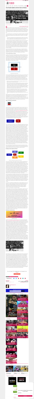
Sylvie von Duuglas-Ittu (22, 282)
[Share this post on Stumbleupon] (22, 278)
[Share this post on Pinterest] (20, 278)
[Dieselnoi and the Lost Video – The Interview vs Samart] (11, 332)
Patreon (9, 0)
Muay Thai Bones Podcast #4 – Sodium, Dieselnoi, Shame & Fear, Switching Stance (11, 356)
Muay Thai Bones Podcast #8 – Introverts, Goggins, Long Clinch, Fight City (11, 349)
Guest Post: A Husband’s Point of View (23, 26)
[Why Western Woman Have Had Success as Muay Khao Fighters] (22, 325)
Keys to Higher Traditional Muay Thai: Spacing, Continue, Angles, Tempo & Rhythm (22, 330)
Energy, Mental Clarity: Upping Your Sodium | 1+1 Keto (11, 362)
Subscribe (7, 0)
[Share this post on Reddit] (25, 278)
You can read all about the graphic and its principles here (13, 220)
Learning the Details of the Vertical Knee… (24, 373)
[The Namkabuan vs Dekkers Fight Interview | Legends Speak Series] (11, 344)
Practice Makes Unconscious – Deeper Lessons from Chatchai (22, 336)
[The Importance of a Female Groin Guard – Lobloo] (22, 319)
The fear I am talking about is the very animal (22, 110)
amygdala (16, 111)
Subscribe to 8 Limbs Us (17, 289)
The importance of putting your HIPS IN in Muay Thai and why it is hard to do (22, 305)
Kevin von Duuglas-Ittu (8, 24)
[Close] (33, 382)
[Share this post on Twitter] (16, 278)
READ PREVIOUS (7, 280)
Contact (11, 0)
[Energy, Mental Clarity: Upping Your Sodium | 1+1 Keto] (11, 363)
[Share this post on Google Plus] (18, 278)
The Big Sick (7, 281)
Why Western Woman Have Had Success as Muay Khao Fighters (22, 324)
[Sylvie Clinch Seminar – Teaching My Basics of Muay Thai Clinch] (11, 338)
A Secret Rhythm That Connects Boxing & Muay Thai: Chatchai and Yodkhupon (22, 299)
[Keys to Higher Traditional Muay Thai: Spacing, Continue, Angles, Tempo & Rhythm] (22, 331)
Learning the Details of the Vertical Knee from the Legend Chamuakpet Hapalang (22, 312)
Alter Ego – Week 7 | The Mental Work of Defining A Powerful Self (23, 281)
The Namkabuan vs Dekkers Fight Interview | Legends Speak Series (11, 343)
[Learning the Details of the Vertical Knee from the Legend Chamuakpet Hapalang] (25, 371)
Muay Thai (17, 276)
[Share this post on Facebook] (13, 278)
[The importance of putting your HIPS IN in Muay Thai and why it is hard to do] (22, 306)
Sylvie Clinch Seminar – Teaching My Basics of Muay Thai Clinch (11, 337)
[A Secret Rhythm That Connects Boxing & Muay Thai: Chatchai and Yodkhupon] (22, 300)
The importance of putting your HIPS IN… (17, 373)
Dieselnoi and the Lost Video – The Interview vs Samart (11, 331)
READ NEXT (27, 280)
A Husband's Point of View (12, 276)
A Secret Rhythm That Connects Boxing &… (8, 373)
